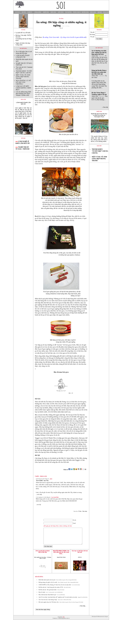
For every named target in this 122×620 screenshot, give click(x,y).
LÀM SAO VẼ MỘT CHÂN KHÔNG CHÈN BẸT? (23, 87)
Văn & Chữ (106, 12)
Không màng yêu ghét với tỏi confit (48, 582)
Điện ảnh (53, 12)
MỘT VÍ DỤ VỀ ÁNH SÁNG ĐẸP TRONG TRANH (23, 76)
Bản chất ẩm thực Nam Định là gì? (47, 594)
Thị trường (68, 12)
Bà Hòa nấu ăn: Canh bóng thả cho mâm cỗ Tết (51, 587)
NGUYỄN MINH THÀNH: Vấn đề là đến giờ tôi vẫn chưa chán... (61, 552)
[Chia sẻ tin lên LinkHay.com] (78, 469)
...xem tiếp (39, 494)
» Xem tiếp (105, 107)
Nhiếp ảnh (46, 12)
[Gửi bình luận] (83, 469)
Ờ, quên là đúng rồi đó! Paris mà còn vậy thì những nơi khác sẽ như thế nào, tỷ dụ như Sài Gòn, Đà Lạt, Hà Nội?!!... (99, 57)
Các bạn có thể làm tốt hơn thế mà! (80, 551)
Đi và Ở (17, 12)
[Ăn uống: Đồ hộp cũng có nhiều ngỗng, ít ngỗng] (23, 136)
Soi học (100, 12)
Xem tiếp (99, 145)
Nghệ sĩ (30, 12)
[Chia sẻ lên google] (74, 469)
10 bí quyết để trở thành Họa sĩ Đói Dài (43, 551)
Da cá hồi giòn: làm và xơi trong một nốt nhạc (24, 52)
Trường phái (85, 12)
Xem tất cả (80, 511)
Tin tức (24, 12)
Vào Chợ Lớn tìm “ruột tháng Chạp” (48, 599)
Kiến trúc (61, 12)
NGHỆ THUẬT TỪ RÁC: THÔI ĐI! (23, 148)
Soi (63, 617)
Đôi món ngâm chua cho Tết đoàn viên (49, 602)
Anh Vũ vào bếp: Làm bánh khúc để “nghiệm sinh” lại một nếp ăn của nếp (58, 597)
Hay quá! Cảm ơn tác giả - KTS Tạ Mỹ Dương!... (100, 96)
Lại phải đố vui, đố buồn (23, 32)
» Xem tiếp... (82, 606)
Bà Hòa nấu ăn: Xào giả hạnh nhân (48, 589)
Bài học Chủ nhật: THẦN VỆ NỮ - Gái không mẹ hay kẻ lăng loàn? (23, 37)
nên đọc (23, 138)
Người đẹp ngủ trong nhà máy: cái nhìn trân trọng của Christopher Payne (99, 115)
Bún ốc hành (42, 592)
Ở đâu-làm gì (77, 12)
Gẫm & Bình (38, 12)
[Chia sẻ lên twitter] (72, 469)
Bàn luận (93, 12)
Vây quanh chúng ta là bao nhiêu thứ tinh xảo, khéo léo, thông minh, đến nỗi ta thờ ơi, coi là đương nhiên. (99, 138)
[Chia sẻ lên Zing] (81, 469)
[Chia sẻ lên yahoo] (76, 469)
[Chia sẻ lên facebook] (69, 469)
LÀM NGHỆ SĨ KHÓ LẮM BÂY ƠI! (23, 56)
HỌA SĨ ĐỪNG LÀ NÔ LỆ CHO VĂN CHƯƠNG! (23, 82)
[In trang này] (85, 469)
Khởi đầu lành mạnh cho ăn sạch (47, 580)
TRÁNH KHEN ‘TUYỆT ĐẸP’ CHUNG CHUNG (24, 72)
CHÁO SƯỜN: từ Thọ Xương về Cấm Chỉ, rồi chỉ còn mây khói (55, 584)
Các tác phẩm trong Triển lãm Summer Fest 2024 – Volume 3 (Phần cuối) (23, 93)
